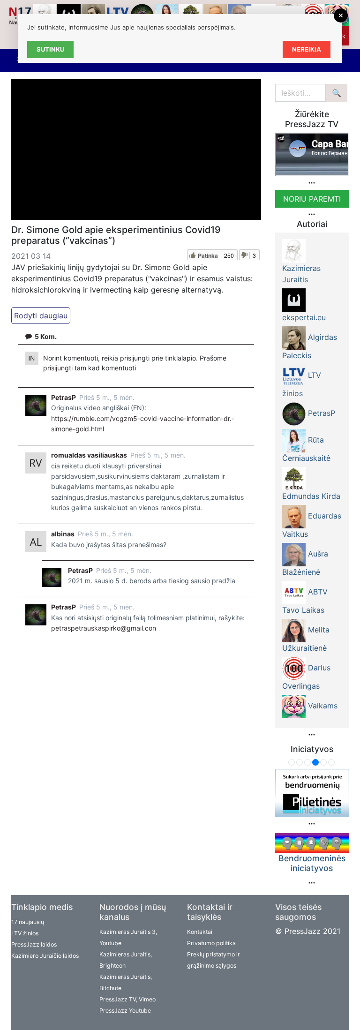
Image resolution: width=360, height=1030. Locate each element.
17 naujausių (27, 921)
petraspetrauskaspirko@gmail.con (103, 628)
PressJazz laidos (34, 944)
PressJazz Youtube (125, 1010)
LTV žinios (24, 933)
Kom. (46, 336)
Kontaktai (199, 931)
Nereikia (306, 49)
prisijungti (59, 368)
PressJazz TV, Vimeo (127, 999)
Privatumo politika (211, 943)
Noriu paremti (312, 198)
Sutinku (50, 49)
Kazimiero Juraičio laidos (45, 955)
